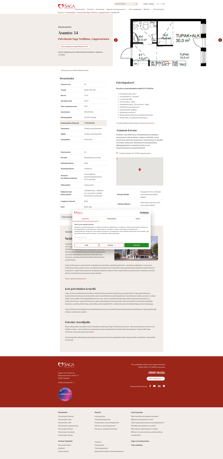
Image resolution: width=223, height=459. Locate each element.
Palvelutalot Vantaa (65, 435)
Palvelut (90, 9)
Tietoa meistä (63, 451)
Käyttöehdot (99, 445)
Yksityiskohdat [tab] (111, 218)
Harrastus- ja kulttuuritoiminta (106, 429)
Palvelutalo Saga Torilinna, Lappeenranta (93, 13)
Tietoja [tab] (138, 218)
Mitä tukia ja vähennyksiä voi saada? (144, 429)
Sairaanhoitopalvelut (102, 419)
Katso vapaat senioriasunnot (75, 279)
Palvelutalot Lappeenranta (68, 426)
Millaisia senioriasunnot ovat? (142, 419)
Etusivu (61, 13)
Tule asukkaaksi (135, 9)
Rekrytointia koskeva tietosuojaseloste (109, 451)
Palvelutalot (80, 9)
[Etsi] (136, 4)
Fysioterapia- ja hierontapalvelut (107, 423)
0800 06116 (157, 372)
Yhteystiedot (158, 9)
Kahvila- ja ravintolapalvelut (105, 426)
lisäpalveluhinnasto (147, 123)
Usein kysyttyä (137, 412)
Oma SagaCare (155, 379)
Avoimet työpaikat (65, 441)
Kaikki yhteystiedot (65, 382)
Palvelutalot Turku (65, 419)
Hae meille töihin (64, 445)
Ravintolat (100, 9)
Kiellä (86, 245)
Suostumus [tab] (85, 218)
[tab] (166, 63)
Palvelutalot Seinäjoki (66, 432)
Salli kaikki (136, 245)
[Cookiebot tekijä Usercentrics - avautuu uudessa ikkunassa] (141, 213)
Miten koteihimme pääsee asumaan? (145, 416)
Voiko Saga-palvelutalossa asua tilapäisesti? (147, 423)
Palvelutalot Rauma (65, 429)
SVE (163, 4)
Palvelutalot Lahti (64, 423)
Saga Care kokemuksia (140, 441)
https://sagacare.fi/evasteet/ (83, 239)
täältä (91, 332)
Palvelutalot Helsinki (66, 416)
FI (158, 4)
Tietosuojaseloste (101, 448)
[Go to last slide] (116, 40)
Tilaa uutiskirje (137, 445)
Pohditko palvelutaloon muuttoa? (143, 426)
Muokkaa (110, 245)
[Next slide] (220, 40)
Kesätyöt (61, 448)
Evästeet (98, 442)
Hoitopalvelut (100, 416)
